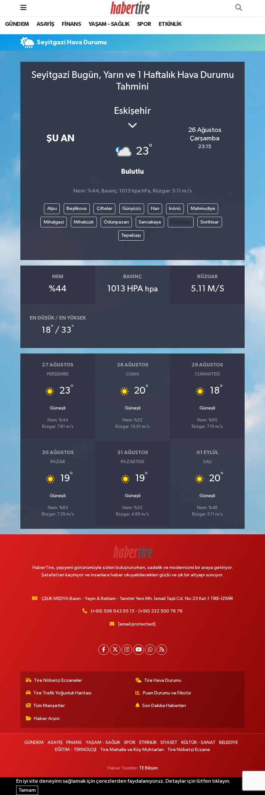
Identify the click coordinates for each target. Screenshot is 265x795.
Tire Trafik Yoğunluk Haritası (62, 693)
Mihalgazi (54, 222)
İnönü (175, 208)
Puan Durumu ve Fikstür (167, 693)
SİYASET (168, 742)
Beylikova (77, 208)
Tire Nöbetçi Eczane (188, 749)
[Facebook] (103, 649)
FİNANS (71, 24)
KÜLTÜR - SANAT (198, 742)
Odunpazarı (116, 222)
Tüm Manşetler (49, 705)
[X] (115, 649)
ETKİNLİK (170, 24)
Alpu (52, 208)
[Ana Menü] (23, 8)
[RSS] (161, 649)
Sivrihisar (209, 222)
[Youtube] (138, 649)
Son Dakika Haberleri (164, 705)
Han (155, 208)
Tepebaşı (131, 235)
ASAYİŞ (45, 24)
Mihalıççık (84, 222)
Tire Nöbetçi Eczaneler (58, 680)
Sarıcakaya (150, 222)
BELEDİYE (228, 742)
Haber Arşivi (46, 718)
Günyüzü (131, 208)
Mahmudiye (203, 208)
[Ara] (238, 8)
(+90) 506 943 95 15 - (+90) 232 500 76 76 (137, 611)
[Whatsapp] (150, 649)
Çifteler (104, 208)
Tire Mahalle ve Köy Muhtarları (132, 749)
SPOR (144, 24)
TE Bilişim (148, 768)
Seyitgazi (181, 222)
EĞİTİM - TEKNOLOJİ (75, 749)
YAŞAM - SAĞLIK (109, 24)
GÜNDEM (17, 24)
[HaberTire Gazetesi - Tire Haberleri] (129, 8)
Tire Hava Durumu (162, 680)
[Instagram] (127, 649)
